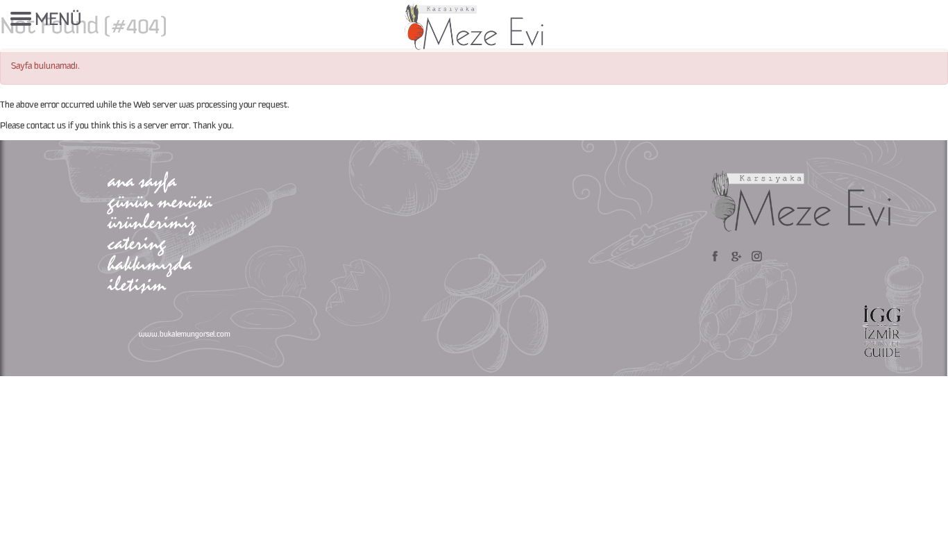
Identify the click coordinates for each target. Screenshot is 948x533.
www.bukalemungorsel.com (184, 334)
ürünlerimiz (152, 222)
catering (137, 242)
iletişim (137, 284)
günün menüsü (160, 201)
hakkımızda (150, 263)
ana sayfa (142, 180)
